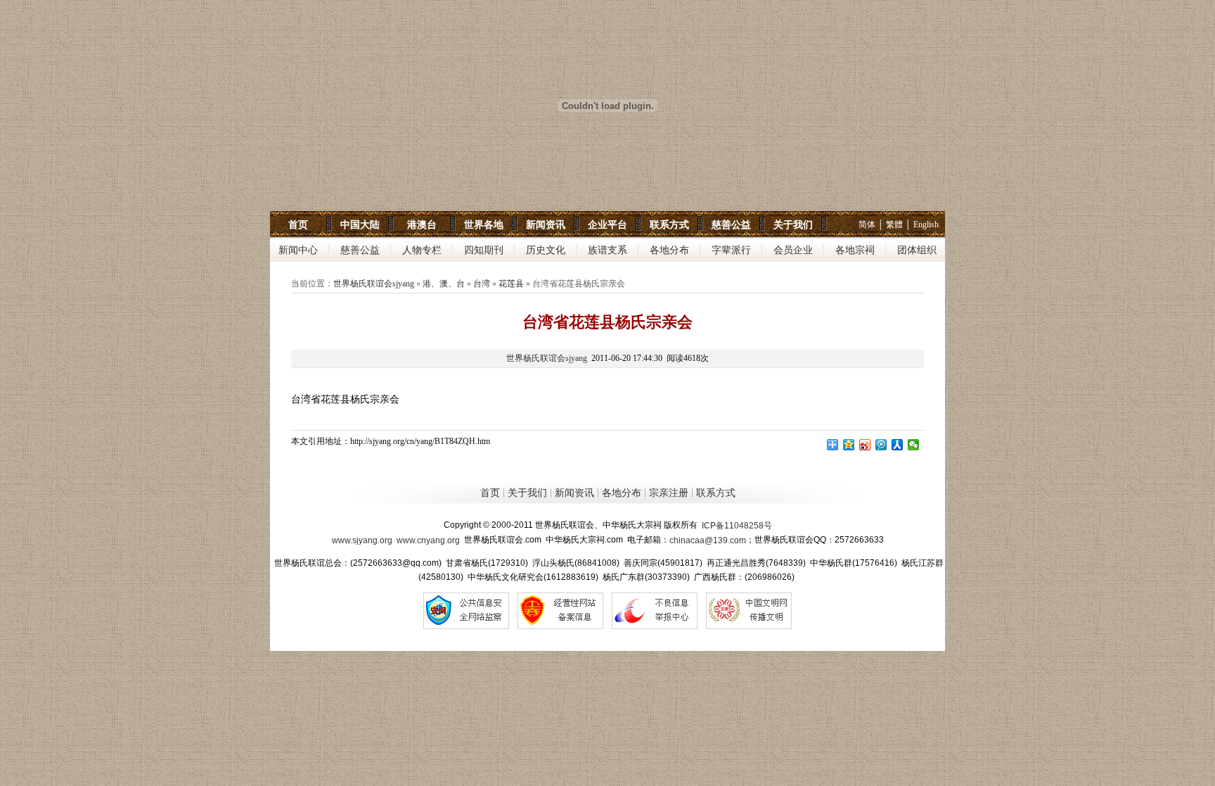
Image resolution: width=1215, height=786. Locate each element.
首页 (298, 224)
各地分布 (669, 250)
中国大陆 (360, 224)
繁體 (894, 224)
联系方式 (669, 224)
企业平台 (607, 224)
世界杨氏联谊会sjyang (373, 284)
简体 (867, 224)
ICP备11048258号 (737, 526)
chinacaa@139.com (707, 540)
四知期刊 (483, 250)
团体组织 (917, 250)
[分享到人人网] (898, 444)
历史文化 (545, 250)
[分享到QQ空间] (849, 444)
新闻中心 (298, 250)
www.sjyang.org (362, 540)
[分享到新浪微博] (865, 444)
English (926, 224)
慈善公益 (731, 224)
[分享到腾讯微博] (881, 444)
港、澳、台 (444, 284)
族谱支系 (607, 250)
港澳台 (422, 224)
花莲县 (511, 284)
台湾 (481, 284)
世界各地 (483, 224)
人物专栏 (422, 250)
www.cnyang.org (428, 540)
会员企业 (793, 250)
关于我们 (793, 224)
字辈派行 (731, 250)
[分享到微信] (914, 444)
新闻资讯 (545, 224)
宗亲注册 (668, 493)
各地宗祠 (855, 250)
